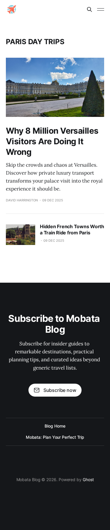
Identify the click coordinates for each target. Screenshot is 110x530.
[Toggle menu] (100, 9)
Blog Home (55, 425)
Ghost (88, 479)
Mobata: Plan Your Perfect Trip (55, 437)
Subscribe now (59, 390)
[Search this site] (89, 9)
